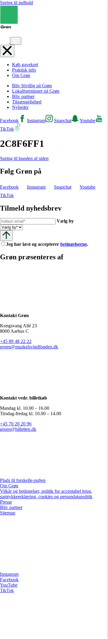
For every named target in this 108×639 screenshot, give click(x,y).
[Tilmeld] (6, 235)
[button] (5, 41)
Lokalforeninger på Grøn (35, 91)
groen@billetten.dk (18, 429)
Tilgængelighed (26, 101)
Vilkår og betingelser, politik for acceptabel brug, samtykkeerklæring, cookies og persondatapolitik (46, 494)
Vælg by (65, 221)
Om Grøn (21, 75)
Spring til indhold (16, 2)
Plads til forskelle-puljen (23, 480)
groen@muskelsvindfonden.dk (29, 346)
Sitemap (7, 512)
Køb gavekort (25, 64)
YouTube (8, 585)
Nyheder (20, 107)
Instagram (9, 574)
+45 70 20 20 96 (16, 423)
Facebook (9, 579)
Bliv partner (23, 96)
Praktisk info (24, 70)
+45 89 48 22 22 (16, 341)
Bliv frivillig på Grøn (32, 85)
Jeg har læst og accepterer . (52, 244)
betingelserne (73, 244)
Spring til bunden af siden (24, 158)
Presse (6, 502)
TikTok (7, 590)
